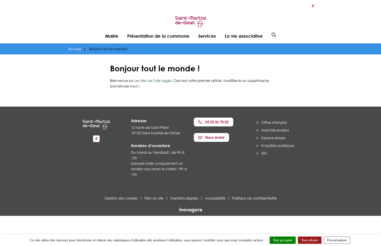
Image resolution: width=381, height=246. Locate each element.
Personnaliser (337, 240)
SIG (264, 153)
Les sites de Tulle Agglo (153, 80)
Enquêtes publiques (277, 145)
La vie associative (244, 36)
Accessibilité (215, 198)
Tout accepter (282, 240)
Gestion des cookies (121, 198)
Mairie (111, 36)
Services (207, 36)
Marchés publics (275, 130)
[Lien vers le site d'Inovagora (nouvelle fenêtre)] (190, 209)
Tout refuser (309, 240)
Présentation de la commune (158, 36)
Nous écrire (214, 137)
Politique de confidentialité (254, 198)
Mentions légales (184, 198)
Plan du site (153, 198)
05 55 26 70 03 (217, 122)
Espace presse (273, 138)
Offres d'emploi (274, 122)
